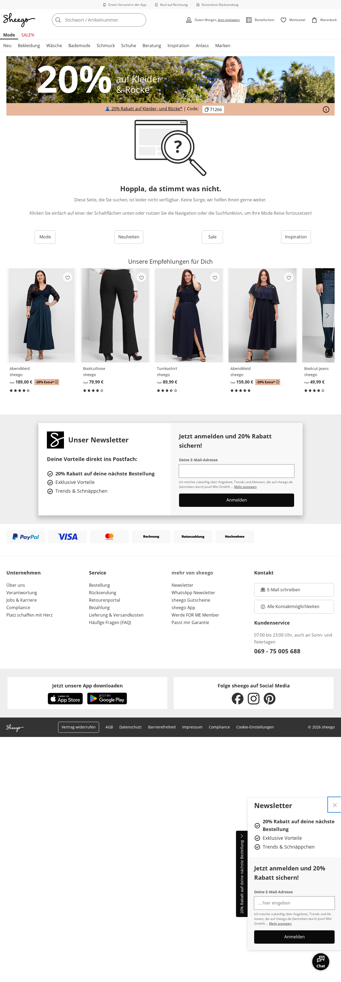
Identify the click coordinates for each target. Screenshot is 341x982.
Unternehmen (23, 572)
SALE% (27, 35)
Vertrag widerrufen (79, 727)
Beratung (152, 45)
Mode (9, 35)
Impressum (192, 727)
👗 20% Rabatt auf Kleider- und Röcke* (143, 109)
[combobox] (110, 20)
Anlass (202, 45)
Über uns (15, 585)
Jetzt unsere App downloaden (87, 685)
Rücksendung (102, 593)
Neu (7, 45)
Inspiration (178, 45)
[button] (329, 315)
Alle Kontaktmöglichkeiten (293, 606)
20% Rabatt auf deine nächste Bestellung (241, 877)
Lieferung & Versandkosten (116, 615)
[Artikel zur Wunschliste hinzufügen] (67, 277)
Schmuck (106, 45)
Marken (222, 45)
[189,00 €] (41, 315)
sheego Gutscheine (191, 600)
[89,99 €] (189, 315)
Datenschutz (130, 727)
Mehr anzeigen (280, 923)
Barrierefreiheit (162, 727)
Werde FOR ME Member (195, 615)
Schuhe (128, 45)
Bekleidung (29, 45)
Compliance (18, 607)
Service (97, 572)
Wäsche (54, 45)
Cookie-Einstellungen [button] (255, 727)
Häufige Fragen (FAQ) (110, 622)
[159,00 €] (262, 315)
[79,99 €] (115, 315)
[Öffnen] (326, 109)
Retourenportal (104, 600)
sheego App (183, 607)
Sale (212, 237)
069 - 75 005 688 (277, 651)
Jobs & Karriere (21, 600)
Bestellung (99, 585)
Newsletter (182, 585)
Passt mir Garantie (190, 622)
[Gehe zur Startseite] (19, 20)
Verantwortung (21, 593)
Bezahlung (99, 607)
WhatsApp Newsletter (193, 593)
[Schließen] (335, 804)
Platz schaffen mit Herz (29, 615)
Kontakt (264, 572)
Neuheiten (128, 237)
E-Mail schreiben (280, 591)
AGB (109, 727)
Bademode (79, 45)
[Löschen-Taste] (141, 20)
